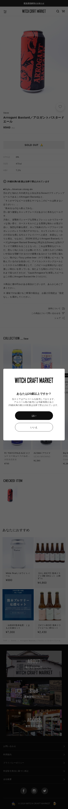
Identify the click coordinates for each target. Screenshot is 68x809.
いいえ (33, 427)
